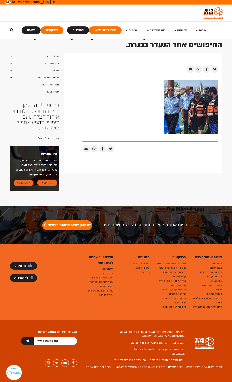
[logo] (213, 13)
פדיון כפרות (179, 302)
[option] (34, 116)
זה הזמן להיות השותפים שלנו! (69, 225)
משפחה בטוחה (178, 285)
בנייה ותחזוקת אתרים (98, 367)
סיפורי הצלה (143, 267)
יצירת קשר (178, 353)
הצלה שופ (107, 268)
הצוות (55, 70)
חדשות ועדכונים (141, 263)
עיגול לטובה (179, 276)
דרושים (218, 289)
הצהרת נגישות (214, 293)
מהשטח (182, 30)
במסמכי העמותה (153, 336)
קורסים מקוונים (105, 286)
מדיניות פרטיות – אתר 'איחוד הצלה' (206, 300)
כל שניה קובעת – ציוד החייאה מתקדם (174, 291)
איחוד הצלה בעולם (212, 285)
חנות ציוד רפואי (50, 84)
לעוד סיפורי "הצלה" (48, 138)
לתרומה (48, 182)
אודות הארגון (51, 56)
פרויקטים (52, 30)
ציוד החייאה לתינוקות (174, 272)
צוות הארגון (216, 280)
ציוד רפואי (107, 273)
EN (47, 2)
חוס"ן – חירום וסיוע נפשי (172, 267)
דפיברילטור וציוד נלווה (101, 277)
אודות (202, 30)
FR (53, 2)
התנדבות (78, 30)
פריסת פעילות (214, 276)
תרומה (31, 30)
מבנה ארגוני (216, 267)
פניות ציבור (52, 91)
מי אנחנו (217, 263)
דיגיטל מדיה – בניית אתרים (183, 367)
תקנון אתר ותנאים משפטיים (207, 306)
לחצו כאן (135, 343)
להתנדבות (24, 182)
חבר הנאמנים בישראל (210, 272)
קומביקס (145, 367)
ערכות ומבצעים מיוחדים (100, 290)
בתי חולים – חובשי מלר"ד (172, 280)
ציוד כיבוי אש (106, 295)
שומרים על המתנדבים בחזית (171, 263)
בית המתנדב (51, 63)
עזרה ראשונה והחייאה (101, 282)
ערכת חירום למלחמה (175, 298)
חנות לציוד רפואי (105, 30)
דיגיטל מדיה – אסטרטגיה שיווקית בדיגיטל (139, 360)
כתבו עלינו (144, 272)
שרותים (133, 30)
